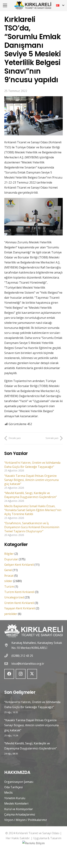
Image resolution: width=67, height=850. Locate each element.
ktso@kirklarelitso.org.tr (27, 664)
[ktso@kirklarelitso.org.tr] (7, 663)
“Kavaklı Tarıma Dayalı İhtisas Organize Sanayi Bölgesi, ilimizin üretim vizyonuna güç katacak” (31, 480)
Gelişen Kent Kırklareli (19, 565)
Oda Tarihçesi (13, 787)
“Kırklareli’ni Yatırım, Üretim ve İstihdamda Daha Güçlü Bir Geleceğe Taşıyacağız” (32, 465)
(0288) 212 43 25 (22, 656)
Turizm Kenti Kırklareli (19, 592)
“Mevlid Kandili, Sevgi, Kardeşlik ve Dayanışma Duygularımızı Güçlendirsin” (30, 495)
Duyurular (11, 559)
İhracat (9, 576)
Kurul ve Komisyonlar (18, 809)
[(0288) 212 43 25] (7, 655)
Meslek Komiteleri (16, 803)
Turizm (9, 587)
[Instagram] (21, 674)
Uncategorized (14, 597)
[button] (5, 5)
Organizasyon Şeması (18, 782)
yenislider (10, 614)
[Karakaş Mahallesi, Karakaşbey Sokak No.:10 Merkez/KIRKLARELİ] (7, 645)
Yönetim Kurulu (14, 798)
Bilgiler (9, 554)
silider (8, 581)
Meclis (8, 793)
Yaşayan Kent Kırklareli (19, 608)
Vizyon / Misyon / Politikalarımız (25, 820)
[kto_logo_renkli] (32, 5)
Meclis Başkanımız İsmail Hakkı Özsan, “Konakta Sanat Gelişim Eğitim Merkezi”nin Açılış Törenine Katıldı (32, 510)
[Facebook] (9, 674)
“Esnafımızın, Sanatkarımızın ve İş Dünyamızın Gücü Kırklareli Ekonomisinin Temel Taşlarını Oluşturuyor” (31, 527)
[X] (32, 674)
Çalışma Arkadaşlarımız (19, 814)
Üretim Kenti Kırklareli (19, 603)
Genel (8, 570)
